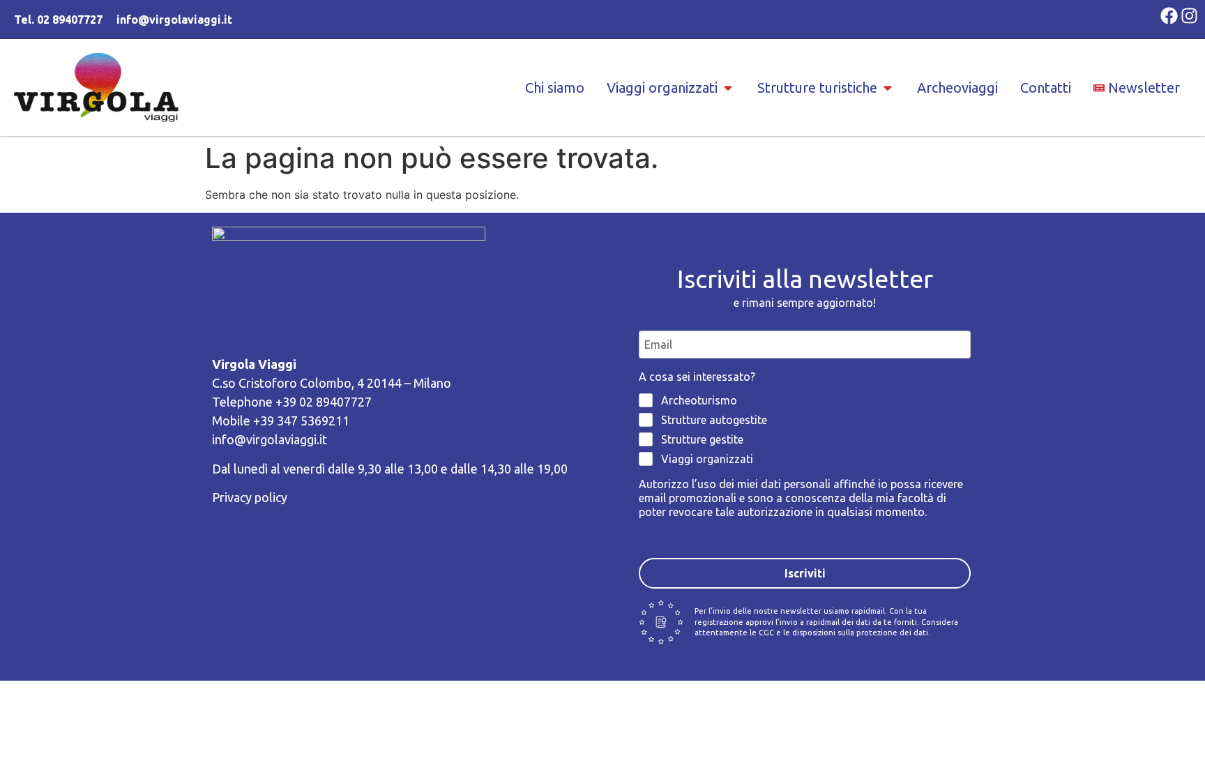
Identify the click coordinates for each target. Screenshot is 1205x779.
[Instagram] (1189, 15)
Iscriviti (805, 573)
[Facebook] (1169, 15)
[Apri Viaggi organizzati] (728, 87)
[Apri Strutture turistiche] (888, 87)
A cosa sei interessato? (697, 376)
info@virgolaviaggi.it (174, 19)
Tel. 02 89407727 (58, 19)
